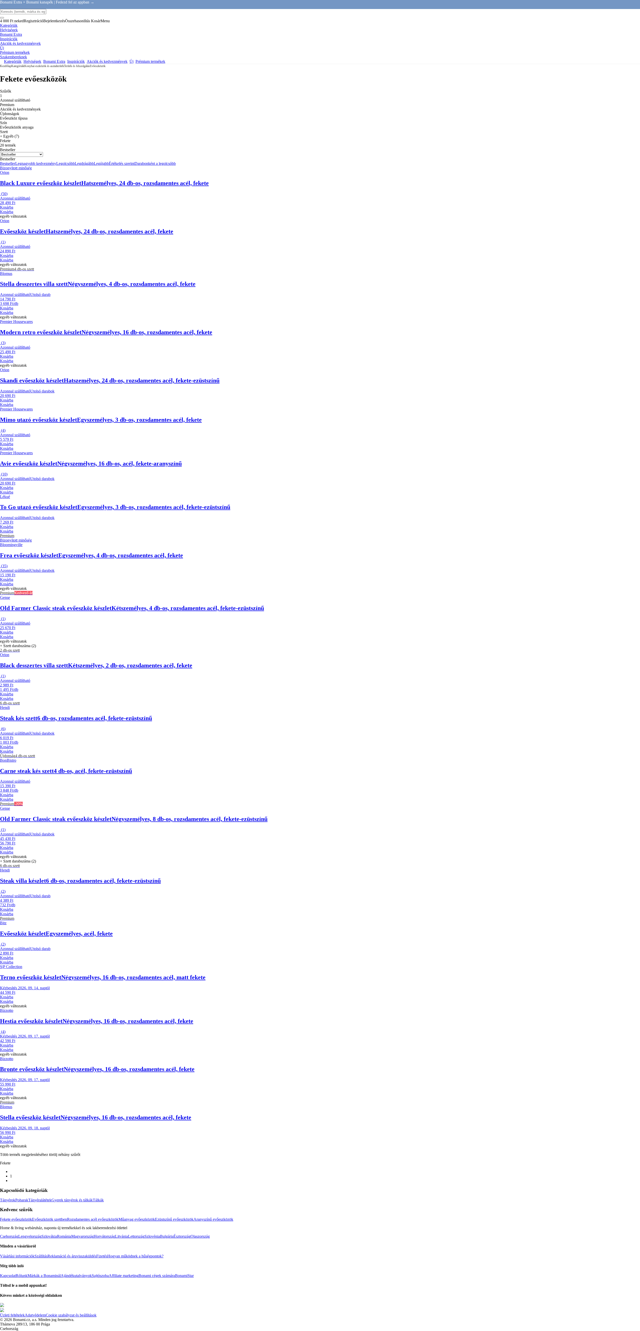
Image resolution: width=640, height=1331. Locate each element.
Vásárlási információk (17, 1256)
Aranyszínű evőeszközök (213, 1219)
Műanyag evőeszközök (136, 1219)
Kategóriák (17, 66)
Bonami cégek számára (156, 1275)
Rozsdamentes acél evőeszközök (92, 1219)
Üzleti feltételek (12, 1315)
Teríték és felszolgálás (77, 66)
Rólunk (22, 1275)
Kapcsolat (8, 1275)
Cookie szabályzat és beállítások (71, 1315)
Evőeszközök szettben (49, 1219)
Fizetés (101, 1256)
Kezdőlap (5, 66)
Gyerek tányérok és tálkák (72, 1200)
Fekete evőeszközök (16, 1219)
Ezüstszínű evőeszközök (174, 1219)
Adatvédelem (35, 1315)
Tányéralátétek (40, 1200)
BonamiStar (184, 1275)
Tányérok (7, 1200)
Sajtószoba (100, 1275)
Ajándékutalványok (76, 1275)
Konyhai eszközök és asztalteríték (44, 66)
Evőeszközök (98, 66)
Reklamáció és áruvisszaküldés (72, 1256)
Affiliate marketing (123, 1275)
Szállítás (41, 1256)
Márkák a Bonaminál (44, 1275)
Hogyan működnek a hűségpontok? (135, 1256)
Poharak (21, 1200)
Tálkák (98, 1200)
